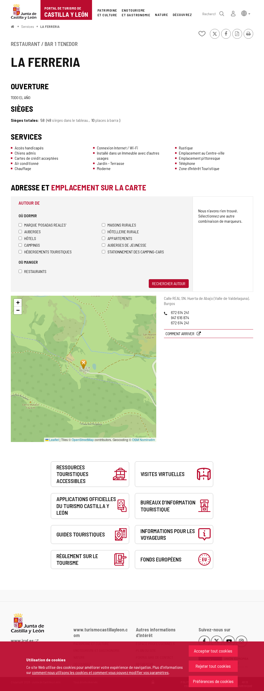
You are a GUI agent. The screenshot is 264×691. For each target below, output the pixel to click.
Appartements (120, 238)
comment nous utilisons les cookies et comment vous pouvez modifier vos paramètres (100, 672)
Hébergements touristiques (48, 251)
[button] (245, 13)
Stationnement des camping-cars (136, 251)
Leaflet (53, 439)
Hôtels (30, 238)
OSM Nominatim (143, 439)
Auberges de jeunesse (127, 245)
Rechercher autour (168, 283)
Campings (32, 245)
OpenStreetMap (83, 439)
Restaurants (35, 271)
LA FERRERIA (50, 26)
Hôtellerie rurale (123, 231)
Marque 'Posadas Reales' (45, 224)
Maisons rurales (122, 224)
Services (27, 26)
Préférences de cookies (213, 681)
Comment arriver (180, 333)
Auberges (32, 231)
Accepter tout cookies (213, 651)
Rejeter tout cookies (213, 666)
